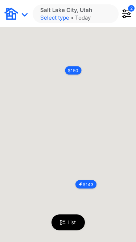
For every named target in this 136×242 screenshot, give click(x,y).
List (71, 222)
